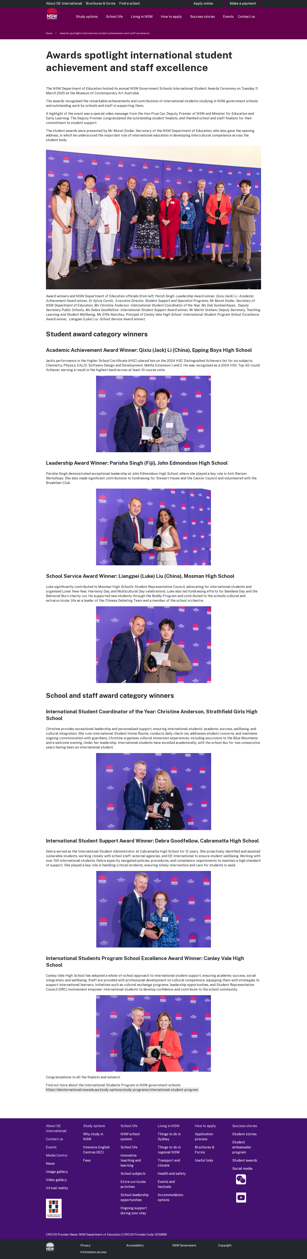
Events (228, 17)
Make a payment (243, 3)
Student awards (244, 1160)
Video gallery (56, 1180)
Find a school (129, 3)
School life (114, 17)
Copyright (225, 1245)
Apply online (203, 3)
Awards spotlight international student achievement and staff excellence (105, 33)
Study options (87, 17)
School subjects (133, 1174)
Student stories (244, 1134)
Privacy (85, 1245)
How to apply (171, 17)
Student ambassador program (241, 1147)
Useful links (204, 1160)
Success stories (202, 17)
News (49, 33)
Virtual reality (57, 1188)
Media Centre (56, 1155)
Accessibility (134, 1245)
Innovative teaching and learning (131, 1160)
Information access (93, 1252)
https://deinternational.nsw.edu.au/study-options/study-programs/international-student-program (122, 1090)
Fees (87, 1160)
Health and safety (172, 1174)
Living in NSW (142, 17)
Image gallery (57, 1172)
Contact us (246, 17)
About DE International (64, 3)
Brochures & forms (100, 3)
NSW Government (184, 1245)
